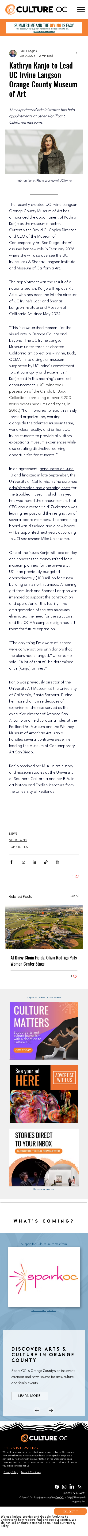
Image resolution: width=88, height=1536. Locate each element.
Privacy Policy (11, 1472)
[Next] (50, 1410)
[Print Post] (57, 862)
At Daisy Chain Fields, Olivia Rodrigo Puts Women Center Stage (44, 961)
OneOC (59, 1497)
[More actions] (76, 53)
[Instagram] (64, 1487)
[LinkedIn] (72, 1487)
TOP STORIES (18, 847)
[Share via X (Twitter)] (23, 862)
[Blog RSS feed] (79, 1487)
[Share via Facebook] (11, 862)
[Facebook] (57, 1487)
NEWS (13, 833)
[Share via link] (46, 862)
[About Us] (81, 9)
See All (74, 896)
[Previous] (36, 1410)
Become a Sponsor (44, 1189)
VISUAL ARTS (18, 840)
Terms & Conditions (31, 1472)
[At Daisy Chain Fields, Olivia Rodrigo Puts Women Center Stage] (44, 927)
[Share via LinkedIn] (34, 862)
